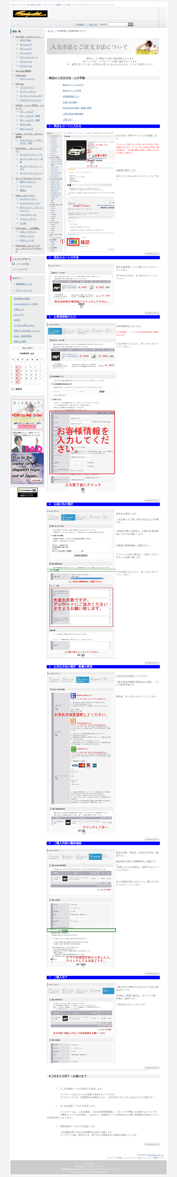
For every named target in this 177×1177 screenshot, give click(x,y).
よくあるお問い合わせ (24, 325)
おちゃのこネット (156, 1155)
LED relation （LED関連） (28, 228)
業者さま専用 (20, 341)
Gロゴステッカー (29, 199)
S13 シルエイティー (29, 57)
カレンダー (19, 314)
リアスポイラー (27, 87)
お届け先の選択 (70, 102)
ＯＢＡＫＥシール (28, 214)
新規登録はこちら (24, 284)
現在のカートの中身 (72, 90)
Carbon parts (21, 75)
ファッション (26, 186)
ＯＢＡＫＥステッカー (30, 203)
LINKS (17, 320)
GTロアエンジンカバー (30, 100)
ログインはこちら (24, 290)
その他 (23, 223)
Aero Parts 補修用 (23, 71)
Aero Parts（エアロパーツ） (29, 37)
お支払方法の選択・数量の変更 (77, 108)
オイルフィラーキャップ (31, 173)
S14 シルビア (26, 48)
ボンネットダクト (28, 91)
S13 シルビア (26, 53)
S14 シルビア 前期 (30, 116)
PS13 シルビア (26, 129)
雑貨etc (23, 190)
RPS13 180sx (25, 40)
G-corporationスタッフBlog (26, 304)
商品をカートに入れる (73, 85)
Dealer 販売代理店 (23, 336)
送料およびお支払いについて (27, 331)
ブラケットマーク (28, 219)
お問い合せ (93, 24)
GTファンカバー (27, 79)
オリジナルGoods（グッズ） (29, 178)
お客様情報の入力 (71, 96)
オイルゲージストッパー (31, 154)
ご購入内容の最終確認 (73, 114)
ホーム (51, 31)
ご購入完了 (68, 119)
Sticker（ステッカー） (26, 195)
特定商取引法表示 (22, 298)
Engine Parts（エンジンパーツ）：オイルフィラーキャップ (29, 248)
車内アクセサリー (28, 182)
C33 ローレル (26, 66)
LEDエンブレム (27, 236)
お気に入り (19, 309)
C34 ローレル (26, 61)
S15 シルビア (26, 44)
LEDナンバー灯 (27, 240)
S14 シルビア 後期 (30, 120)
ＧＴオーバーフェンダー (31, 96)
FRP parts (20, 84)
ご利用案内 (80, 24)
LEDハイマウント (28, 232)
